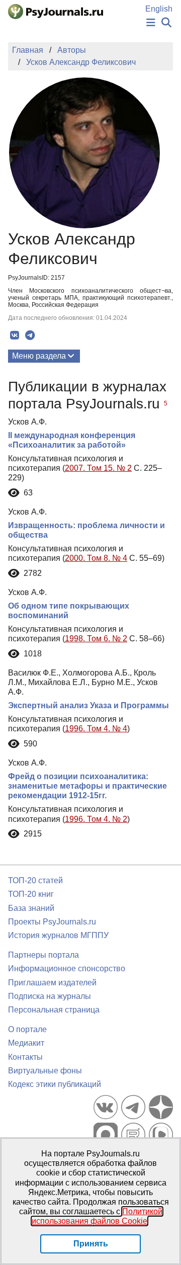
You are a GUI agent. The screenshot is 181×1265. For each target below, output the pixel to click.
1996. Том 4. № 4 (96, 728)
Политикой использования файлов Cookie (97, 1216)
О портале (27, 1029)
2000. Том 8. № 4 (96, 558)
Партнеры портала (43, 955)
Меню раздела (39, 356)
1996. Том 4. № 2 (96, 819)
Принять (90, 1243)
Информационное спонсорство (66, 968)
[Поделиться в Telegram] (30, 335)
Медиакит (26, 1043)
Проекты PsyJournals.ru (52, 921)
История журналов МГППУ (58, 935)
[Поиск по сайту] (166, 23)
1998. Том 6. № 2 (96, 638)
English (158, 9)
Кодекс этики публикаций (54, 1084)
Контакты (25, 1057)
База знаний (31, 908)
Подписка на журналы (49, 996)
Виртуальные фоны (45, 1070)
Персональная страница (54, 1009)
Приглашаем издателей (52, 982)
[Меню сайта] (151, 23)
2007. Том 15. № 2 (98, 468)
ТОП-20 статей (35, 880)
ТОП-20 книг (31, 894)
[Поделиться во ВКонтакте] (14, 335)
